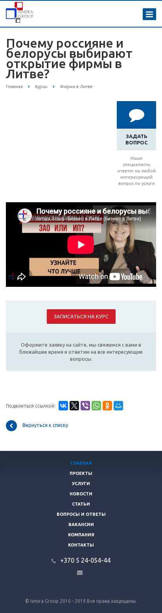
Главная (81, 463)
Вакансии (81, 524)
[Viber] (85, 405)
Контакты (81, 545)
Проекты (81, 473)
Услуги (81, 483)
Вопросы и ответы (81, 514)
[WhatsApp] (96, 405)
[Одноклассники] (107, 405)
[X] (74, 405)
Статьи (81, 504)
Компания (81, 534)
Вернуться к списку (45, 425)
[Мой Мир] (118, 405)
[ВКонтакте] (63, 405)
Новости (81, 493)
